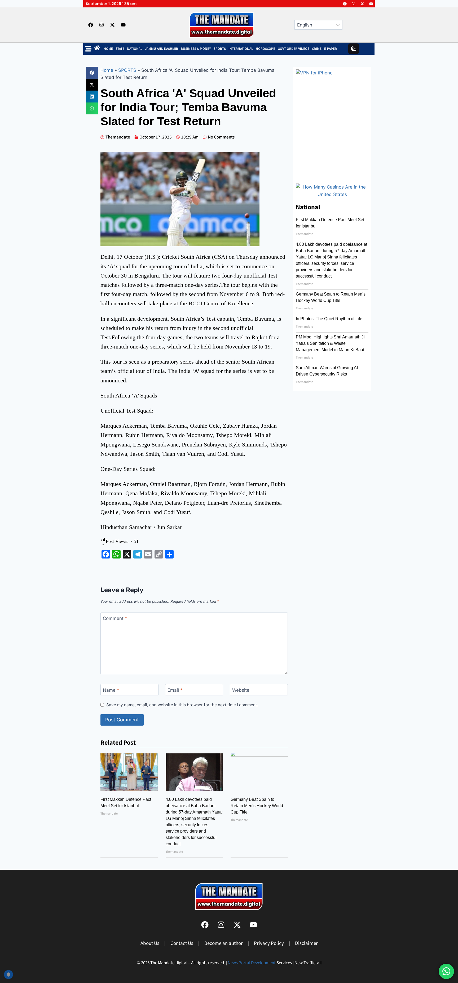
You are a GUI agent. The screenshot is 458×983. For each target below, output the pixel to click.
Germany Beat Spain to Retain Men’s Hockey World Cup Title (257, 805)
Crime (317, 48)
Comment (115, 618)
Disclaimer (306, 943)
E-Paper (330, 48)
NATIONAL (134, 48)
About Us (149, 943)
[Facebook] (345, 3)
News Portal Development (252, 963)
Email (175, 689)
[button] (92, 73)
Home (108, 48)
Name (111, 689)
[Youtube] (371, 3)
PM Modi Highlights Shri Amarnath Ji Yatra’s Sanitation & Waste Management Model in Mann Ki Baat (330, 343)
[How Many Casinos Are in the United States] (332, 194)
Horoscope (265, 48)
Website (240, 689)
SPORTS (220, 48)
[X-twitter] (362, 3)
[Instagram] (353, 3)
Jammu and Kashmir (161, 48)
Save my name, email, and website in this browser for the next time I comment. (182, 704)
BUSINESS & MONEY (196, 48)
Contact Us (181, 943)
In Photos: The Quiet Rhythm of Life (329, 318)
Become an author (223, 943)
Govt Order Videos (293, 48)
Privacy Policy (269, 943)
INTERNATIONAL (240, 48)
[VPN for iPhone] (332, 123)
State (120, 48)
